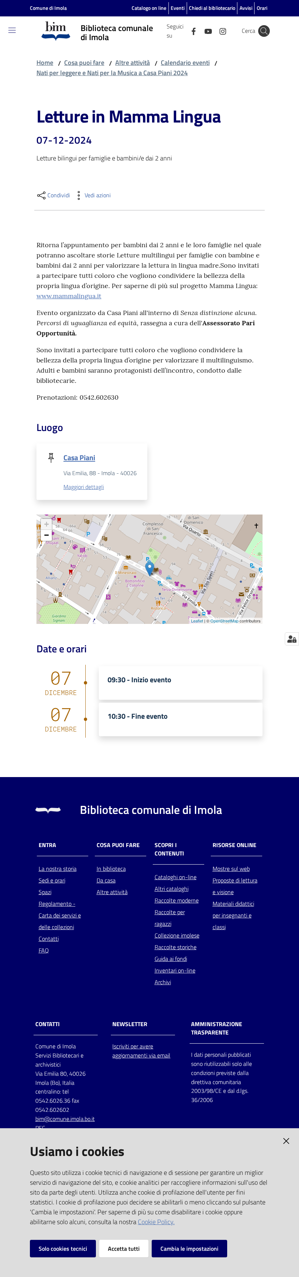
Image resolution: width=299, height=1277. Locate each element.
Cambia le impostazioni (189, 1248)
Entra (47, 845)
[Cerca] (264, 31)
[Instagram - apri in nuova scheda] (220, 30)
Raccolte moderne (177, 900)
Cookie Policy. (156, 1222)
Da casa (106, 880)
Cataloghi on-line (176, 877)
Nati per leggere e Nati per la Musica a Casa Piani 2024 (112, 73)
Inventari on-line (175, 970)
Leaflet (197, 621)
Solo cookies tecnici (63, 1248)
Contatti (49, 938)
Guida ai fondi (171, 958)
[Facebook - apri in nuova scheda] (190, 30)
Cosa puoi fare (84, 62)
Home (44, 62)
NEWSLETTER (129, 1024)
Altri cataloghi (172, 888)
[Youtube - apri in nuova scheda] (205, 30)
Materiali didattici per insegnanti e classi (233, 915)
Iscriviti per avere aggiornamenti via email (141, 1051)
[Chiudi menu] (273, 14)
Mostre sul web (231, 868)
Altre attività (132, 62)
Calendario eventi (185, 62)
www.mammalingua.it (68, 296)
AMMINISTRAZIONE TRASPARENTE (216, 1028)
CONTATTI (47, 1024)
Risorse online (234, 845)
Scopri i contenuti (169, 849)
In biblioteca (111, 868)
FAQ (44, 950)
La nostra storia (58, 868)
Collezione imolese (177, 935)
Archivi (163, 982)
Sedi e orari (52, 880)
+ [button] (46, 524)
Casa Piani (79, 457)
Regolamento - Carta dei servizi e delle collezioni (60, 915)
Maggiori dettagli (83, 486)
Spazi (45, 892)
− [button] (46, 535)
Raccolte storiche (176, 947)
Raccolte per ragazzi (170, 918)
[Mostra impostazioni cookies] (292, 638)
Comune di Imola (48, 8)
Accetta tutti (124, 1248)
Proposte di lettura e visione (235, 886)
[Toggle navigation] (12, 30)
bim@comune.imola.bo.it (65, 1118)
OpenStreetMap (224, 621)
